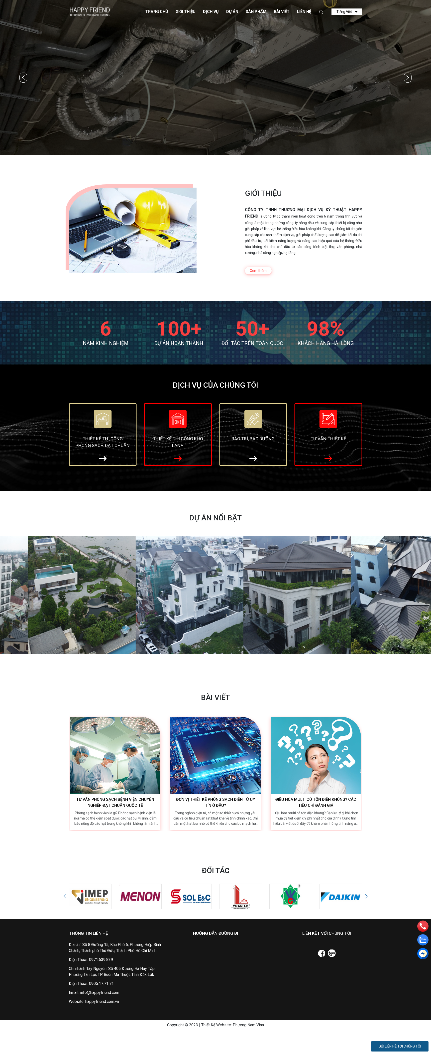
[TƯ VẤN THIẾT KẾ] (253, 419)
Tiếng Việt (344, 12)
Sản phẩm (256, 11)
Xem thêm (258, 271)
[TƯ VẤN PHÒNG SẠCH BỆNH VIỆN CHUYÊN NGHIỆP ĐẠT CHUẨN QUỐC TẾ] (115, 755)
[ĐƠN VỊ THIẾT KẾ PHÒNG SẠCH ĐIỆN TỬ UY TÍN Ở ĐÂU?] (215, 755)
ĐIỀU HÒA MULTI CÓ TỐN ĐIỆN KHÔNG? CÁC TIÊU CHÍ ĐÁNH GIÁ (315, 802)
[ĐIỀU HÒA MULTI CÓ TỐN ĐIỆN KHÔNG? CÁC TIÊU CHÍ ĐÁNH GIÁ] (316, 755)
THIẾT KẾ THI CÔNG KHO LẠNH (103, 442)
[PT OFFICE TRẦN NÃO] (377, 595)
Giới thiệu (186, 11)
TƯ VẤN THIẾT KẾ (253, 438)
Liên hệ (304, 11)
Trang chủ (156, 11)
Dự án (232, 11)
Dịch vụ (211, 11)
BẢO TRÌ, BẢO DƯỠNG (178, 438)
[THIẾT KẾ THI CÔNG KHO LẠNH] (102, 419)
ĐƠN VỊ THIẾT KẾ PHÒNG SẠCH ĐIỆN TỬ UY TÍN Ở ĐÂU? (215, 802)
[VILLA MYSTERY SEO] (54, 595)
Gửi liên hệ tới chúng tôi (400, 1046)
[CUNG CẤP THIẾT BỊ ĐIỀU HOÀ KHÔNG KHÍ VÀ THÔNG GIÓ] (328, 419)
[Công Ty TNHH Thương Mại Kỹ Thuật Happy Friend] (89, 11)
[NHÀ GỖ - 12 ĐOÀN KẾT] (269, 595)
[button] (407, 77)
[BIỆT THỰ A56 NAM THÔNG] (162, 595)
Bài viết (282, 11)
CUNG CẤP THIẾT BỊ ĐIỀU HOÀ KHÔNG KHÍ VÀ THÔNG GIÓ (328, 443)
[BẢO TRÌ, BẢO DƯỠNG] (178, 419)
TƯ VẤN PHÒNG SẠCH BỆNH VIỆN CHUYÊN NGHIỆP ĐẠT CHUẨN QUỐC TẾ (115, 802)
